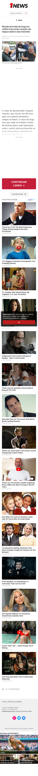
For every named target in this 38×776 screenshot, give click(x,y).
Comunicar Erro (17, 194)
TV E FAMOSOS (12, 689)
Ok (19, 322)
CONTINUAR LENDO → (19, 184)
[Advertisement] (19, 88)
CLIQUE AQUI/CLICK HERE (24, 711)
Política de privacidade (15, 701)
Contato (4, 701)
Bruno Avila (5, 38)
